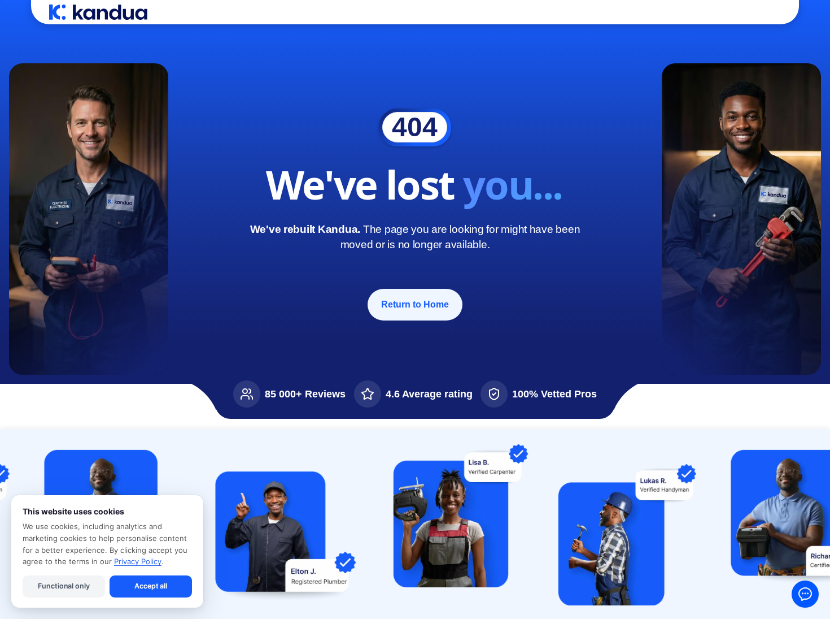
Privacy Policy (137, 561)
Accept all (150, 586)
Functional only (63, 586)
